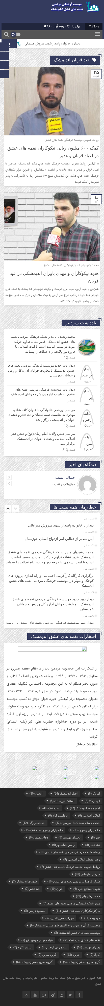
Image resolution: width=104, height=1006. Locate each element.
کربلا (95, 954)
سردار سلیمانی (87, 874)
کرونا (73, 954)
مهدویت (92, 918)
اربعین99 (92, 801)
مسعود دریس (34, 911)
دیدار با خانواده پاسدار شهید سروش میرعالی (59, 43)
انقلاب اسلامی (89, 815)
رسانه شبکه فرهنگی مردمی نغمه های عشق (69, 852)
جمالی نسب (65, 477)
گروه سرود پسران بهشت (34, 962)
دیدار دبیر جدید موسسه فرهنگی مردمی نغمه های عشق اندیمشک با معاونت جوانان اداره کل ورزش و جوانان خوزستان (53, 604)
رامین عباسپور (63, 845)
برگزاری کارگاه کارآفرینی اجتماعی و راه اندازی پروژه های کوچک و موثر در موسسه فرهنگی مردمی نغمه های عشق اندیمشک (51, 581)
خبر (95, 837)
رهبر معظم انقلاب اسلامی (81, 859)
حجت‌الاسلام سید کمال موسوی (78, 823)
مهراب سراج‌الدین (59, 918)
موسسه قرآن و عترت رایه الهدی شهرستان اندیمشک (65, 925)
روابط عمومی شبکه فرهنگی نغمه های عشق (70, 867)
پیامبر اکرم (22, 947)
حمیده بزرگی (34, 823)
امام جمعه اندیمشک (85, 808)
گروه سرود (47, 954)
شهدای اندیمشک (24, 881)
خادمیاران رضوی (86, 830)
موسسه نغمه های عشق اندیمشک (77, 933)
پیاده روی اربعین (54, 947)
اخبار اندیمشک (65, 793)
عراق (56, 889)
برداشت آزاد (58, 815)
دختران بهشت (70, 837)
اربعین (36, 793)
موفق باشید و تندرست (63, 484)
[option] (51, 524)
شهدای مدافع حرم (86, 889)
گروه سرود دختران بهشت (81, 962)
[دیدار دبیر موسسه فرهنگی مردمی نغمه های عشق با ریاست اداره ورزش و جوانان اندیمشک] (52, 396)
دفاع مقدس (38, 837)
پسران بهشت (88, 947)
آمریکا (94, 793)
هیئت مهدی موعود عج (37, 940)
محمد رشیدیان (88, 896)
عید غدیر (32, 889)
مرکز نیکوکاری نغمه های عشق (78, 911)
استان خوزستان (62, 801)
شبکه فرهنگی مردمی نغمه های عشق (73, 881)
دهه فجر (92, 845)
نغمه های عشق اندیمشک (81, 940)
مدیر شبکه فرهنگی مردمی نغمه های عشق (71, 903)
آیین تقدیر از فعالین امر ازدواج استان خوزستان (59, 539)
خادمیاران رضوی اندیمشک (43, 830)
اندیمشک (50, 808)
